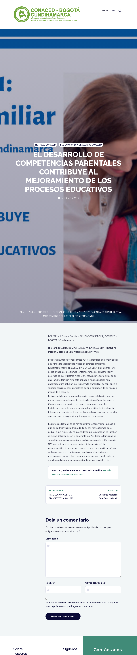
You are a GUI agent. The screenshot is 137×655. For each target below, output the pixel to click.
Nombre (50, 583)
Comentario (52, 538)
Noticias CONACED (45, 145)
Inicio (105, 10)
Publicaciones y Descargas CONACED (81, 145)
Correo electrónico (95, 583)
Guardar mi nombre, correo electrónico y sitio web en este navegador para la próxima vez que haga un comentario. (81, 604)
